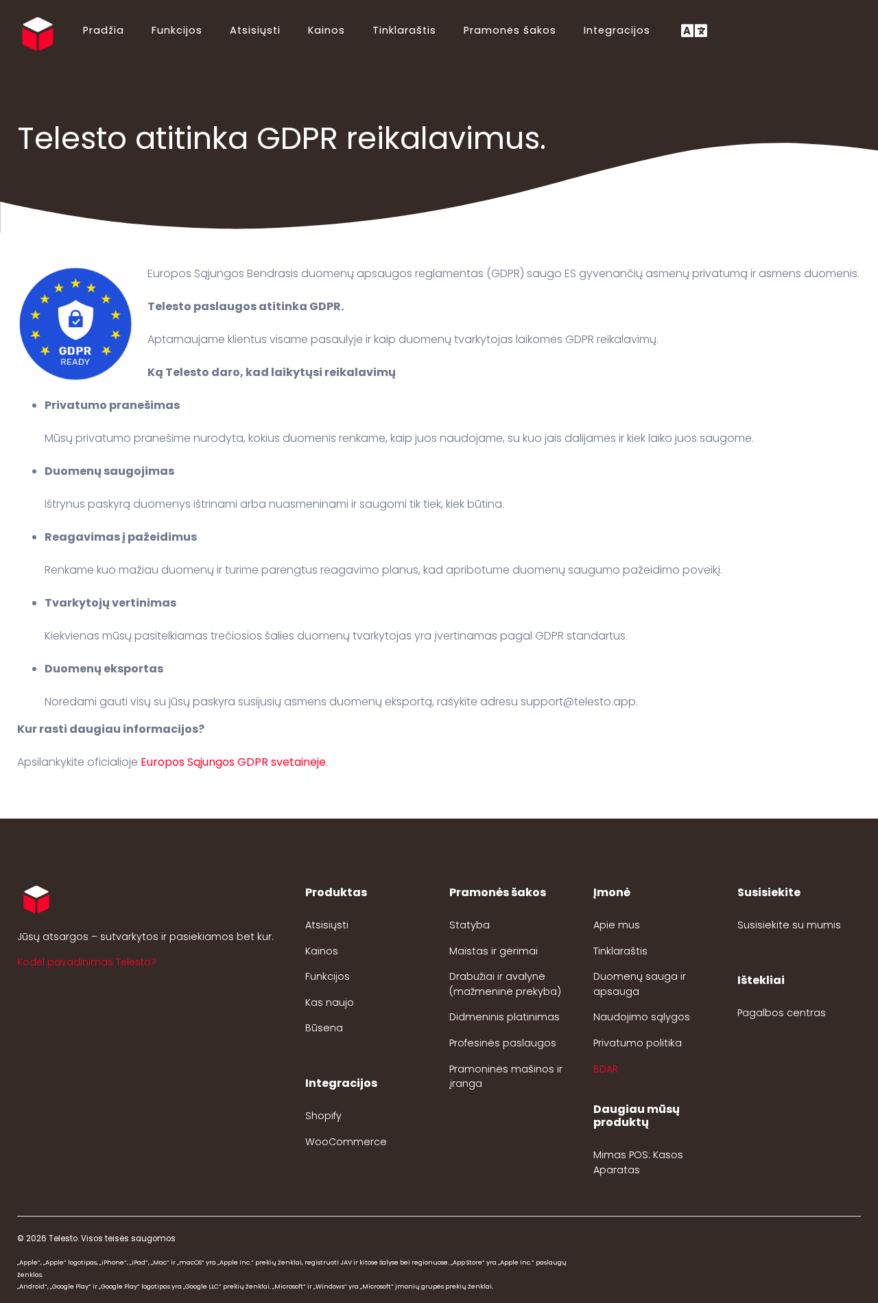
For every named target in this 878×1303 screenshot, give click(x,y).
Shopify (323, 1116)
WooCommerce (346, 1142)
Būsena (324, 1028)
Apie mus (616, 925)
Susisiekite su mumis (789, 925)
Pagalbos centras (781, 1013)
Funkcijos (177, 30)
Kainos (326, 30)
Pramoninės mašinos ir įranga (505, 1076)
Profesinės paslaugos (502, 1043)
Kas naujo (329, 1002)
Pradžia (103, 30)
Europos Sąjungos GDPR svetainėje (233, 762)
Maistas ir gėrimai (493, 951)
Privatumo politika (637, 1043)
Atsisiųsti (255, 30)
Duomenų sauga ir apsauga (639, 984)
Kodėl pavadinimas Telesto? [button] (86, 962)
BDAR (605, 1069)
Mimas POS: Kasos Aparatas (638, 1162)
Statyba (469, 925)
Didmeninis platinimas (504, 1017)
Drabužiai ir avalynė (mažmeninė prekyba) (505, 984)
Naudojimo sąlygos (641, 1017)
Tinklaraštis (404, 30)
